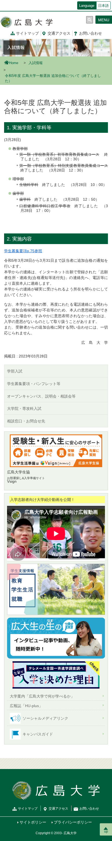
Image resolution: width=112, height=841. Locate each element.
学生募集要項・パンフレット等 (33, 384)
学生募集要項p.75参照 (23, 251)
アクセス (59, 33)
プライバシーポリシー (73, 822)
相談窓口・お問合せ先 (26, 421)
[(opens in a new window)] (56, 450)
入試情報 (36, 63)
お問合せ (90, 33)
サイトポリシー (33, 822)
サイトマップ (27, 33)
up (106, 831)
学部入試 (14, 371)
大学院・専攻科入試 (24, 408)
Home (13, 63)
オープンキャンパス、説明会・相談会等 (41, 396)
